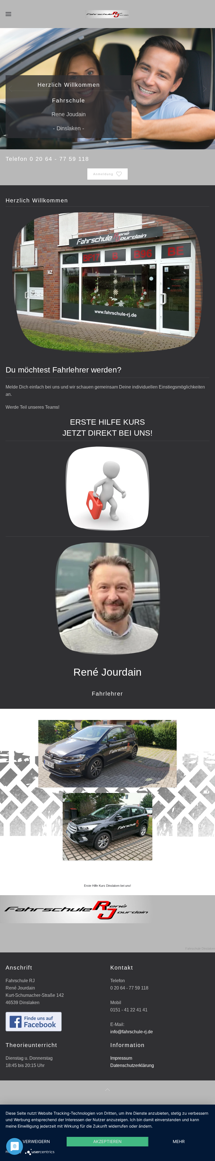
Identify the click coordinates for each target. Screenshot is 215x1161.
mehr (179, 1141)
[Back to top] (107, 1090)
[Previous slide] (10, 88)
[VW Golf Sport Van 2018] (107, 826)
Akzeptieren (107, 1141)
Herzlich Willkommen (101, 142)
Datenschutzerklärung (132, 1065)
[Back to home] (107, 14)
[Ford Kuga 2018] (107, 753)
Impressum (121, 1058)
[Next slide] (204, 88)
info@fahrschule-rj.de (131, 1031)
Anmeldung (103, 174)
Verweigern (36, 1141)
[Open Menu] (8, 14)
